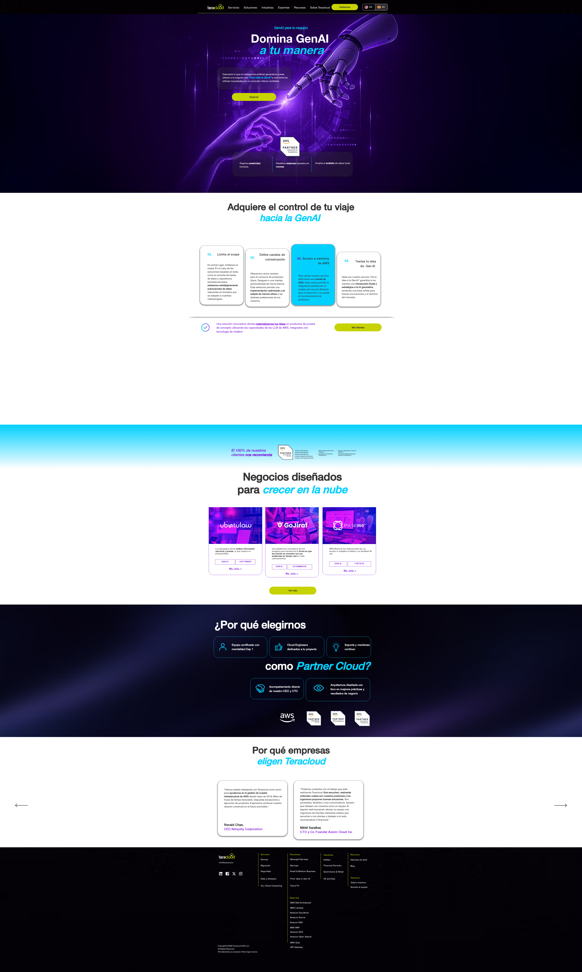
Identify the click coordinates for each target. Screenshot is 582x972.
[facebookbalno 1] (227, 873)
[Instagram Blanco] (240, 873)
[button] (233, 7)
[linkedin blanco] (220, 873)
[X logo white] (234, 873)
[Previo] (21, 806)
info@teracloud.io (226, 863)
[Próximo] (560, 806)
